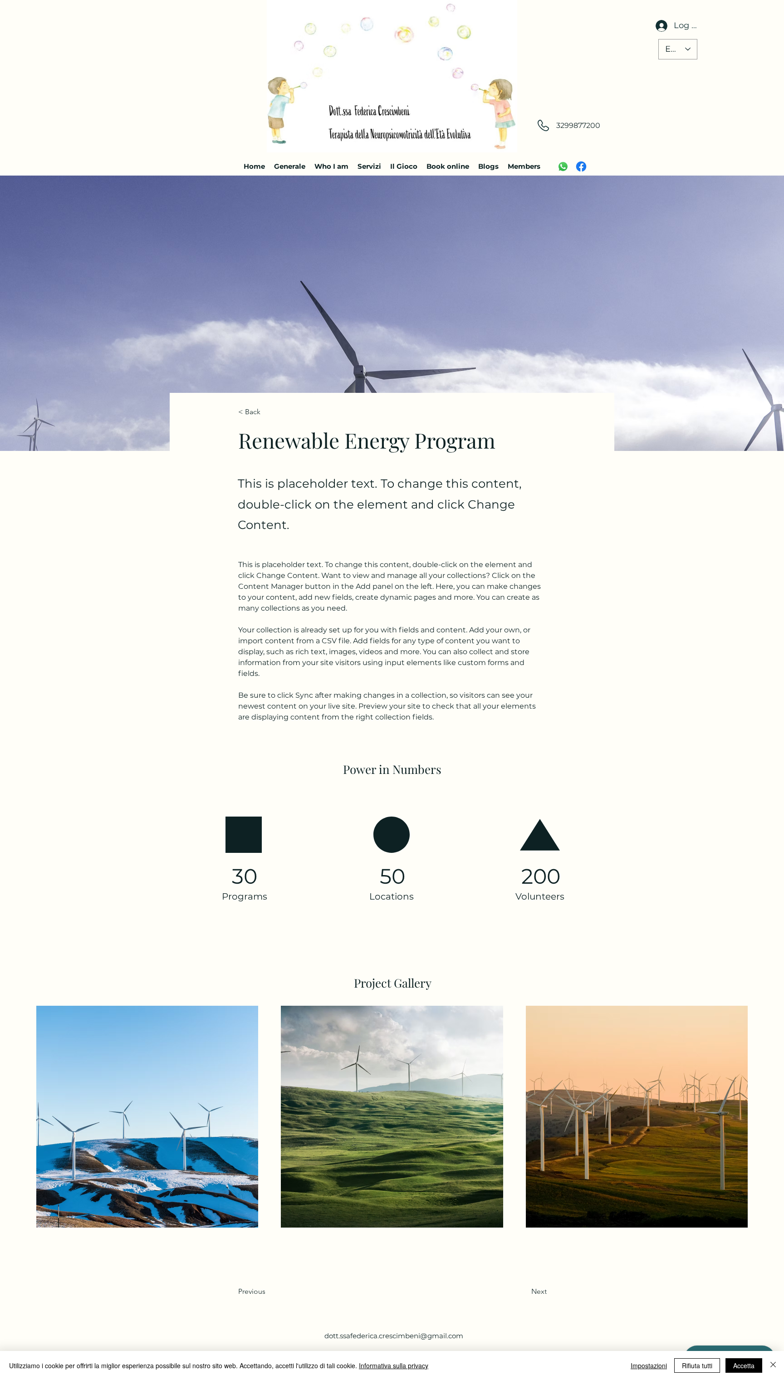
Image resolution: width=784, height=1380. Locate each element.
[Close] (773, 1365)
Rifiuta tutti (697, 1365)
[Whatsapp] (563, 166)
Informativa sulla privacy (393, 1365)
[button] (268, 412)
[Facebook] (581, 166)
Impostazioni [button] (649, 1365)
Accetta (744, 1365)
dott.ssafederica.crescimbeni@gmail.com (393, 1335)
